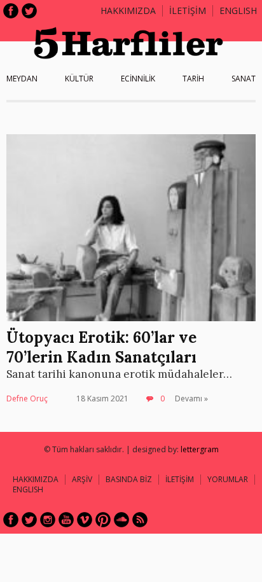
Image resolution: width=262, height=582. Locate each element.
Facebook (10, 10)
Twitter (29, 10)
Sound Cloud (121, 519)
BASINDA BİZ (129, 479)
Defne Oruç (27, 398)
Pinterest (103, 519)
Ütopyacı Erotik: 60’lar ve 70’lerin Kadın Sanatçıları (101, 347)
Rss (140, 519)
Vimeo (84, 519)
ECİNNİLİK (138, 78)
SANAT (243, 78)
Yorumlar (227, 479)
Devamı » (191, 398)
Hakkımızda (128, 10)
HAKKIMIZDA (36, 479)
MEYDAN (22, 78)
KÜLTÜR (79, 78)
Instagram (47, 519)
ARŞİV (82, 479)
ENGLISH (238, 10)
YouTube (66, 519)
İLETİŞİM (187, 10)
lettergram (200, 449)
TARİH (193, 78)
